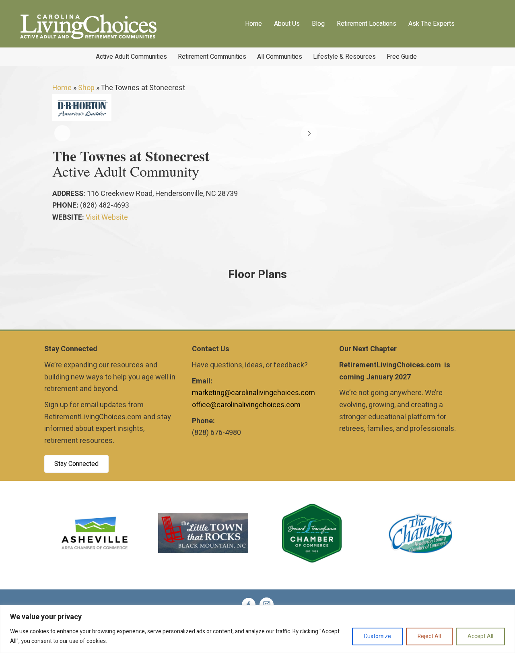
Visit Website (107, 217)
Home (62, 87)
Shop (86, 87)
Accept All (480, 636)
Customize (377, 636)
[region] (257, 629)
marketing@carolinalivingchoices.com (253, 392)
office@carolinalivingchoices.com (246, 405)
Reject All (429, 636)
